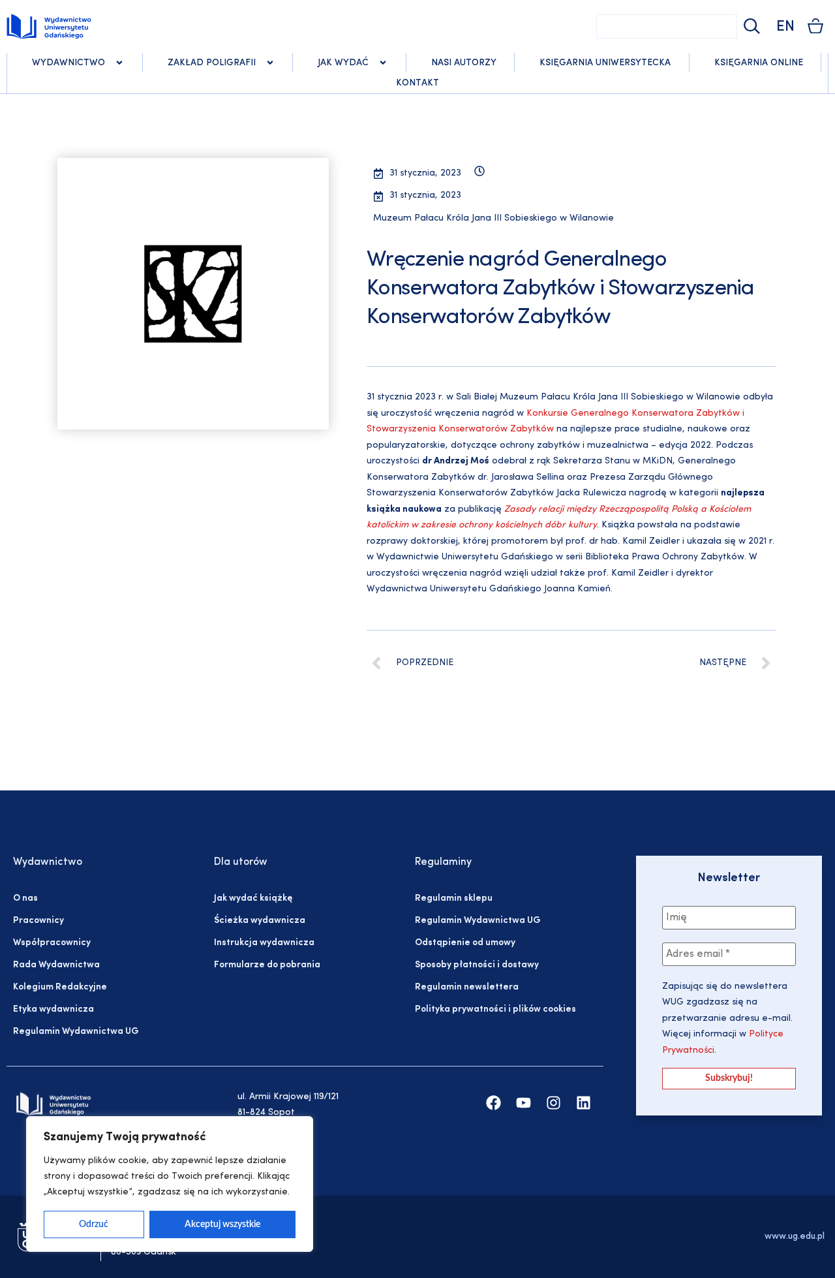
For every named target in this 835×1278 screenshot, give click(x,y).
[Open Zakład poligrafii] (270, 62)
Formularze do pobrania (267, 965)
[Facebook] (493, 1102)
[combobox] (666, 26)
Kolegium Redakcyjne (60, 987)
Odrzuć (93, 1224)
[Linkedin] (583, 1102)
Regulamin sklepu (454, 898)
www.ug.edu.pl (795, 1236)
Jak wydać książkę (253, 898)
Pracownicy (38, 921)
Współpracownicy (52, 943)
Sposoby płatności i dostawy (477, 965)
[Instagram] (553, 1102)
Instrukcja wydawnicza (264, 943)
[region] (169, 1184)
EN (785, 27)
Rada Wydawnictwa (56, 965)
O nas (25, 898)
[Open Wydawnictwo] (119, 62)
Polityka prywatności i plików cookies (495, 1009)
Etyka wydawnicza (53, 1009)
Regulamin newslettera (467, 987)
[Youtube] (523, 1102)
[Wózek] (815, 25)
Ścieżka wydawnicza (259, 921)
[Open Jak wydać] (382, 62)
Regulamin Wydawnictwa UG (76, 1031)
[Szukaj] (750, 26)
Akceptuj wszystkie (222, 1224)
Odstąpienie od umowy (465, 943)
